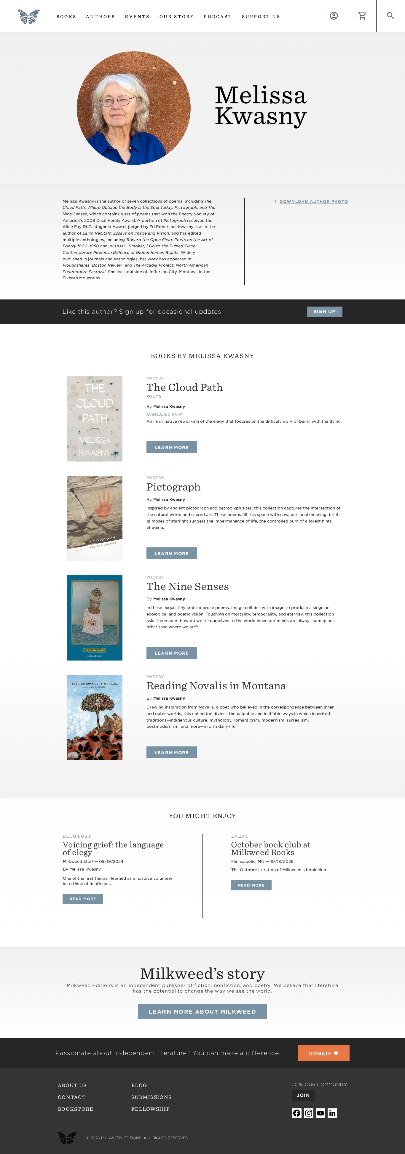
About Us (72, 1085)
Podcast (218, 16)
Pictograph (173, 487)
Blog (139, 1085)
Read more (86, 898)
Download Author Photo (314, 201)
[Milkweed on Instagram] (308, 1113)
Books (66, 16)
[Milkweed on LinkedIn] (332, 1113)
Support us (261, 16)
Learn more (176, 447)
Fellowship (150, 1109)
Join (303, 1095)
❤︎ (324, 1053)
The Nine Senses (187, 586)
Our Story (177, 16)
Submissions (151, 1097)
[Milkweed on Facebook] (297, 1113)
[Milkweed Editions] (29, 20)
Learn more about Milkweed (202, 1012)
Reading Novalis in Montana (216, 685)
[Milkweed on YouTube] (320, 1113)
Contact (72, 1097)
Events (137, 16)
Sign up (324, 311)
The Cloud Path (184, 387)
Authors (100, 16)
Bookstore (76, 1109)
